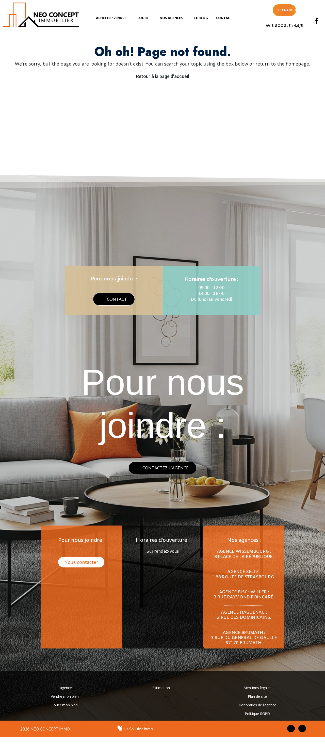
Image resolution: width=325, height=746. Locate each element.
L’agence (64, 687)
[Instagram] (317, 11)
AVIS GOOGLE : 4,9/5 (284, 26)
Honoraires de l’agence (257, 705)
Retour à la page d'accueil (162, 76)
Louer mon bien (65, 705)
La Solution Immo (138, 729)
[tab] (113, 18)
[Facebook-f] (291, 728)
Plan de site (257, 696)
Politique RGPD (257, 713)
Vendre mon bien (65, 696)
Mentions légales (257, 687)
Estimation (161, 687)
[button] (114, 299)
